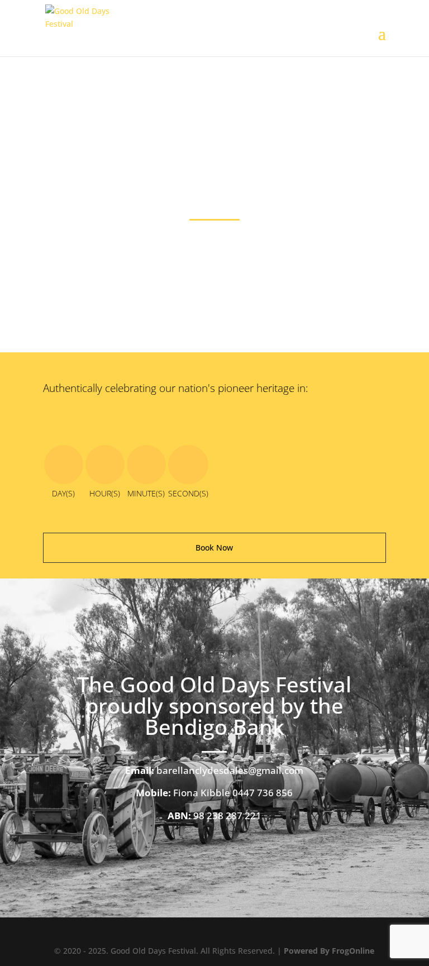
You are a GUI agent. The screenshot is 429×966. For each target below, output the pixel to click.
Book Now (214, 547)
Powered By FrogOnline (329, 950)
